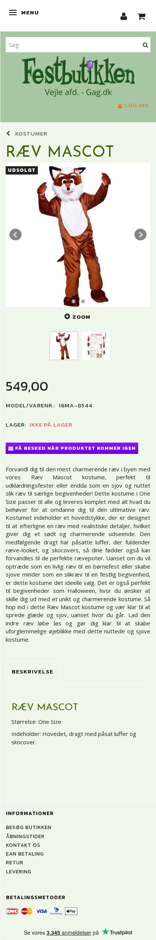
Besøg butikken (28, 827)
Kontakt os (23, 845)
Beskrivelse (32, 671)
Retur (14, 862)
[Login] (124, 16)
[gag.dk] (78, 75)
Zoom (81, 316)
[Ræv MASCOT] (78, 234)
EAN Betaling (25, 853)
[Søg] (145, 44)
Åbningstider (25, 836)
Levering (18, 871)
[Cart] (141, 16)
